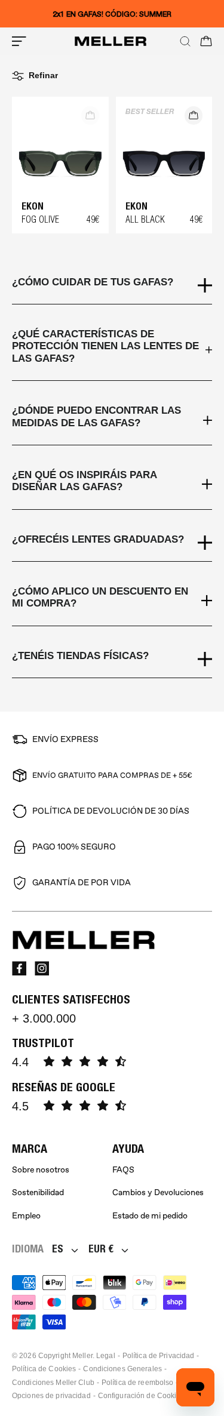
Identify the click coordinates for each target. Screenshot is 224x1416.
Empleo (26, 1216)
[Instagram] (42, 968)
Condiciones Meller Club (53, 1382)
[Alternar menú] (19, 41)
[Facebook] (19, 968)
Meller (82, 1356)
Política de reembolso (138, 1382)
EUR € (100, 1248)
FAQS (123, 1170)
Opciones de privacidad (51, 1396)
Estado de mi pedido (150, 1216)
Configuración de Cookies (141, 1396)
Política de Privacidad (158, 1356)
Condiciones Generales (122, 1369)
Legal (105, 1356)
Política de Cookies (44, 1369)
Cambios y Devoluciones (158, 1192)
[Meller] (110, 41)
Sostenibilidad (38, 1192)
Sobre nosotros (40, 1170)
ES (57, 1248)
